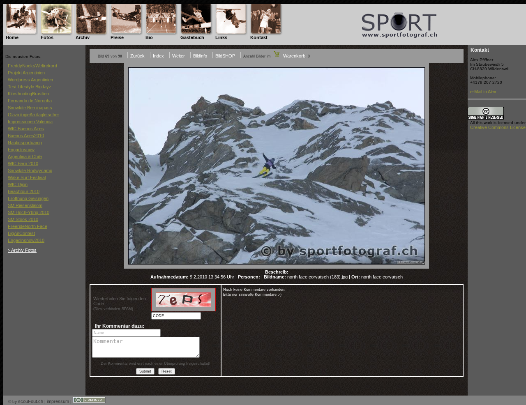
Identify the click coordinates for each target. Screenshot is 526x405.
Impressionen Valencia (30, 121)
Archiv (83, 37)
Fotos (47, 37)
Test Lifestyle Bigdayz (29, 86)
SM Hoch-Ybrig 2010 (28, 212)
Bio (149, 37)
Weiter (178, 55)
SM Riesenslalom (25, 205)
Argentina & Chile (25, 156)
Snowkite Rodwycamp (30, 170)
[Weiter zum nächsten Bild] (276, 267)
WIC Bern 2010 (23, 163)
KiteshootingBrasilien (28, 93)
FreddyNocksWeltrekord (32, 65)
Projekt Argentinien (26, 72)
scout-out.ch (30, 401)
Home (12, 37)
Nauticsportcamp (25, 142)
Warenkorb (293, 55)
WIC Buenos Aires (26, 128)
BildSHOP (225, 55)
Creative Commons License (498, 127)
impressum (58, 401)
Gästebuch (192, 37)
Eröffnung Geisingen (28, 198)
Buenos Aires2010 (26, 135)
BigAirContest (21, 233)
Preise (117, 37)
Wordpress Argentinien (30, 79)
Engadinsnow (21, 149)
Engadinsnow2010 (26, 240)
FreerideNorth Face (27, 226)
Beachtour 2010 (23, 191)
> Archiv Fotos (22, 250)
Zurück (137, 55)
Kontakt (259, 37)
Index (158, 55)
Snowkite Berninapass (30, 107)
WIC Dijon (18, 184)
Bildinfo (200, 55)
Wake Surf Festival (27, 177)
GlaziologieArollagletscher (33, 114)
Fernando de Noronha (30, 100)
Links (221, 37)
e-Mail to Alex (483, 91)
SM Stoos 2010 (23, 219)
